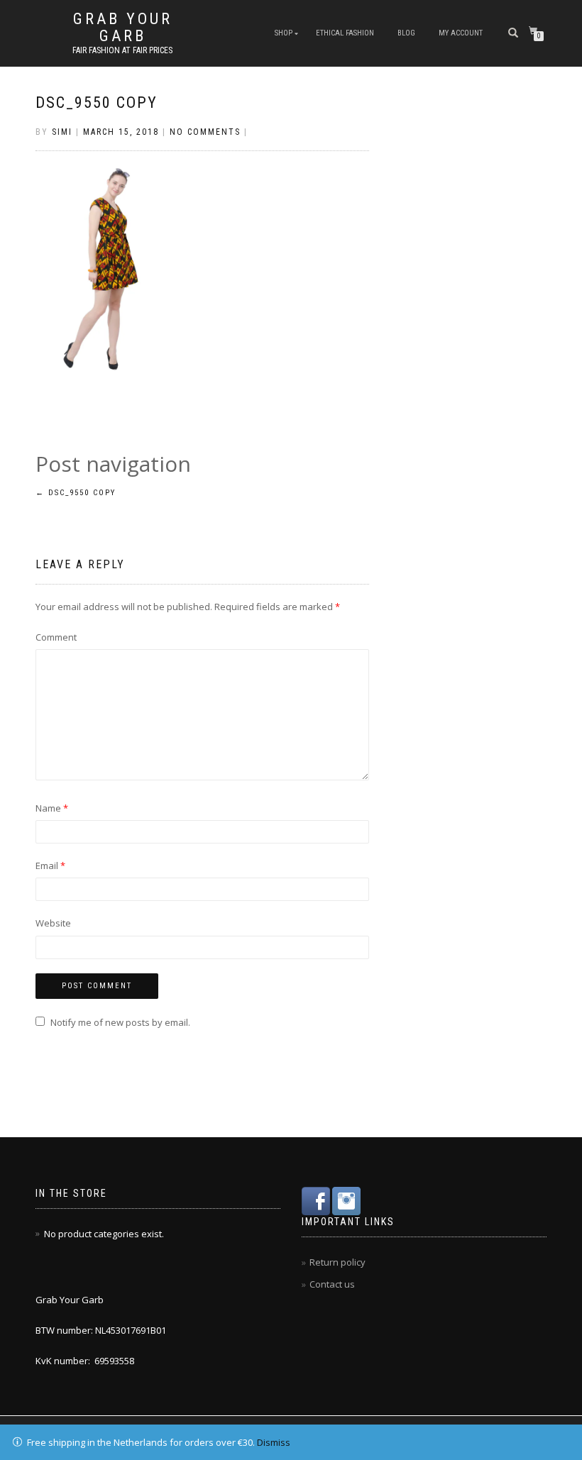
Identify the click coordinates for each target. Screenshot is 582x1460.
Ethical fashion (345, 33)
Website (53, 923)
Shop (283, 33)
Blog (406, 33)
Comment (56, 637)
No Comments (205, 132)
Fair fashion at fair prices (122, 50)
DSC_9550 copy (96, 102)
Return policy (337, 1262)
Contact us (332, 1284)
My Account (461, 33)
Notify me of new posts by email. (120, 1022)
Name (51, 808)
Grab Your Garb (122, 28)
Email (50, 865)
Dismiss (273, 1442)
